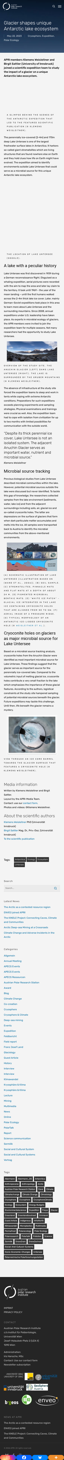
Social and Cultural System (19, 1149)
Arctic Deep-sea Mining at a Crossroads (26, 927)
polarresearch (11, 1236)
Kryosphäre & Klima (15, 1084)
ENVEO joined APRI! (14, 912)
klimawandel (11, 1226)
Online (7, 1117)
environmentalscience (15, 1210)
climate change (30, 1194)
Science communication (17, 1138)
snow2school (35, 1241)
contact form (30, 803)
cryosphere (10, 1199)
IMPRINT (8, 1308)
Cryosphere (34, 36)
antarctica (20, 859)
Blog (6, 993)
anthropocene (12, 1184)
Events (8, 1025)
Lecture (8, 1095)
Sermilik (8, 1143)
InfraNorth (39, 1220)
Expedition (48, 36)
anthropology (28, 1184)
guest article (11, 1220)
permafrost (10, 1231)
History (8, 1063)
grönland (43, 1215)
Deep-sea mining (13, 1020)
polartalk (26, 1236)
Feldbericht (10, 1036)
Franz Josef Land (13, 1047)
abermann (10, 1179)
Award (7, 987)
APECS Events (12, 966)
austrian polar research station (20, 1189)
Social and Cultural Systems (19, 1154)
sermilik (8, 1241)
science (48, 1236)
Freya (45, 1210)
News (7, 1111)
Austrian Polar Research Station (21, 982)
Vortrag (8, 1160)
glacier (54, 1210)
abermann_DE (25, 1179)
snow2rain (20, 1241)
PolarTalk (9, 1127)
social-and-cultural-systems (19, 1246)
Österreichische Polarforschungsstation (24, 1257)
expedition (34, 1210)
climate (49, 1189)
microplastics (26, 1226)
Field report (10, 1041)
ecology (31, 859)
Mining (7, 1100)
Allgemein (9, 955)
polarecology (25, 1231)
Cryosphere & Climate (16, 1014)
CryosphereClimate (42, 1199)
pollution (37, 1236)
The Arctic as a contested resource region (27, 907)
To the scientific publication (19, 838)
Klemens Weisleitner (15, 822)
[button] (59, 6)
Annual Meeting (13, 961)
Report (7, 1133)
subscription (24, 1364)
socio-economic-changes (17, 1252)
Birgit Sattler (11, 830)
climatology (46, 1194)
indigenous (25, 1220)
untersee (19, 864)
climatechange (12, 1194)
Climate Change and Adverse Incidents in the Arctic (29, 934)
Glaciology (9, 1052)
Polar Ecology (11, 40)
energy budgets (36, 1205)
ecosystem (43, 859)
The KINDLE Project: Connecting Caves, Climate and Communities (30, 919)
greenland (10, 1215)
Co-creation (10, 1004)
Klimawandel (11, 1079)
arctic (40, 1184)
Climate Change (13, 998)
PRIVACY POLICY (13, 1312)
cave (40, 1189)
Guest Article (11, 1057)
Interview (9, 1068)
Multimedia (10, 1106)
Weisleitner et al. (30, 626)
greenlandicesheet (27, 1215)
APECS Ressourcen (14, 977)
